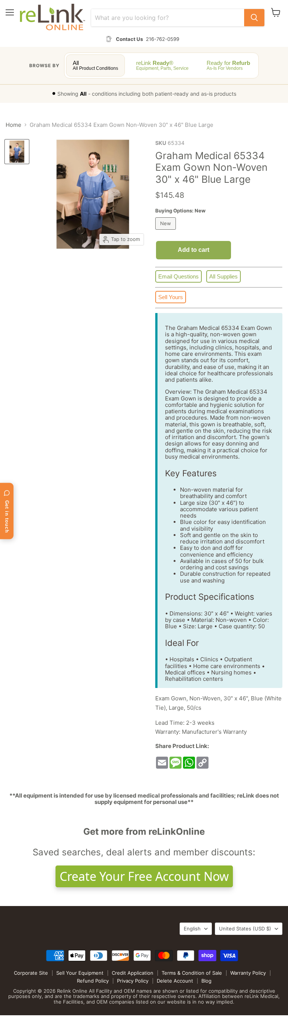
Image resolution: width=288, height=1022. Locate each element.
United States (245, 929)
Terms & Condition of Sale (192, 973)
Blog (206, 981)
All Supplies (223, 276)
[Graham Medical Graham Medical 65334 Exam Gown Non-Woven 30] (17, 152)
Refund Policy (93, 981)
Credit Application (132, 973)
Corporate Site (31, 973)
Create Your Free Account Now (144, 876)
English (192, 929)
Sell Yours (170, 297)
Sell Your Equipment (80, 973)
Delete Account (175, 981)
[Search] (254, 17)
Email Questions (178, 276)
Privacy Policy (132, 981)
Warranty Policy (248, 973)
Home (13, 125)
